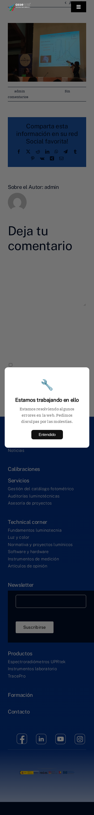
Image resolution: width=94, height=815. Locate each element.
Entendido (47, 434)
